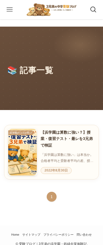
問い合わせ (84, 234)
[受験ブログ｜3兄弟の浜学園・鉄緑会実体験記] (51, 9)
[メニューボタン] (9, 9)
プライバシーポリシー (58, 234)
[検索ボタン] (93, 9)
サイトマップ (31, 234)
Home (15, 234)
